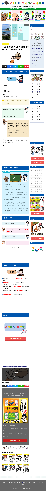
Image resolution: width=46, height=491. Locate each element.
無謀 (40, 183)
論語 (40, 189)
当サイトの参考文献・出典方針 (16, 482)
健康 (40, 170)
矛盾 (40, 186)
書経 (3, 147)
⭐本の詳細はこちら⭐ (15, 440)
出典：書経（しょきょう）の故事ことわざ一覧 (19, 366)
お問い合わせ (23, 484)
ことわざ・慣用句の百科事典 (21, 488)
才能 (32, 181)
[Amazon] (39, 65)
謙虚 (32, 191)
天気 (40, 173)
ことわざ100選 (13, 6)
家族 (41, 175)
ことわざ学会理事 (34, 46)
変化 (36, 173)
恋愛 (36, 178)
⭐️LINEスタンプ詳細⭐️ (37, 238)
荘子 (32, 189)
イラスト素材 (31, 6)
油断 (32, 183)
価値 (36, 170)
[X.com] (35, 6)
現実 (36, 184)
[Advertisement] (15, 157)
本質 (40, 181)
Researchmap (35, 58)
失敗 (32, 175)
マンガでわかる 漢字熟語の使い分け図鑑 (37, 56)
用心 (32, 186)
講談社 (38, 57)
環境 (40, 184)
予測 (32, 170)
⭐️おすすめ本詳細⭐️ (37, 213)
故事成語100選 (25, 6)
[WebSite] (35, 65)
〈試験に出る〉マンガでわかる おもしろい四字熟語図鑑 (37, 53)
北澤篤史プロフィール (6, 482)
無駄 (32, 184)
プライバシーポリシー (40, 482)
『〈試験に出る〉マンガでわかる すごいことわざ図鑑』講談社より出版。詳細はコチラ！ (23, 8)
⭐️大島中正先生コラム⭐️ (37, 162)
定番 (36, 175)
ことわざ (5, 478)
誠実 (36, 189)
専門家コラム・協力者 (26, 482)
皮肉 (36, 186)
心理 (32, 178)
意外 (40, 178)
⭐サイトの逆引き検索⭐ (15, 338)
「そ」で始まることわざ (6, 366)
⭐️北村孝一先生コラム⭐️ (37, 158)
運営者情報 (33, 482)
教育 (36, 181)
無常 (36, 183)
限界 (40, 191)
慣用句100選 (19, 6)
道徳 (36, 191)
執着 (32, 173)
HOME (2, 478)
